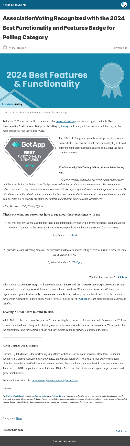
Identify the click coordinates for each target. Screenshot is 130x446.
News (19, 418)
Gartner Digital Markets (15, 396)
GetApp (65, 126)
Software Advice (58, 396)
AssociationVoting (66, 121)
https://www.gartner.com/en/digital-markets (55, 380)
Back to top (121, 431)
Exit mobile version (65, 441)
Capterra (37, 396)
